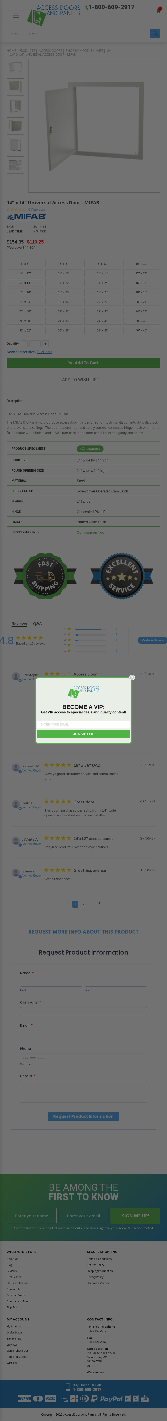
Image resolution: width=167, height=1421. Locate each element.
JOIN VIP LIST (83, 734)
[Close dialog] (132, 677)
